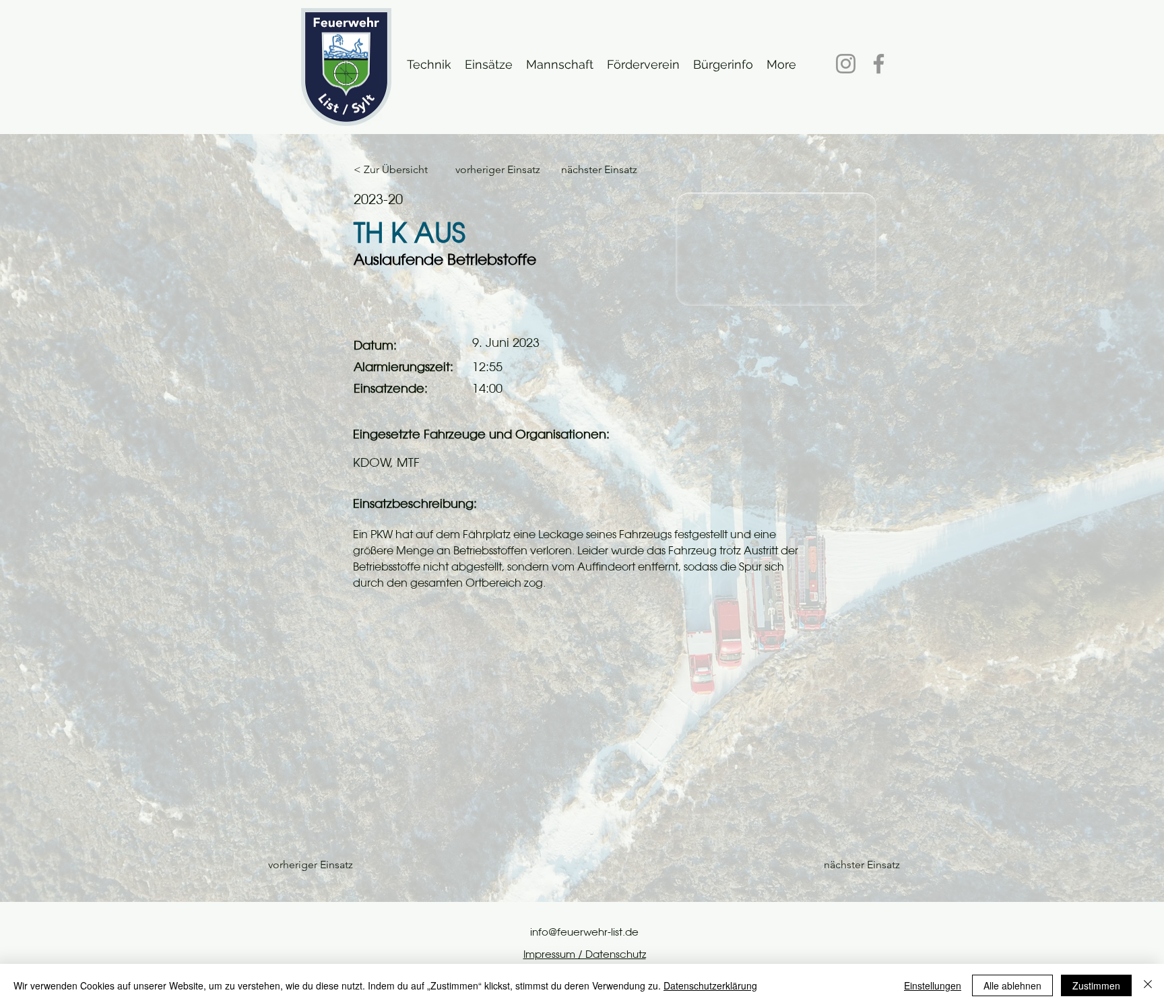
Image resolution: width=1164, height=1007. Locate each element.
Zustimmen (1096, 985)
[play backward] (269, 729)
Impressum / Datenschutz (584, 954)
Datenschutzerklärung (710, 985)
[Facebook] (879, 64)
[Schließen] (1148, 985)
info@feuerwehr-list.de (584, 931)
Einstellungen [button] (932, 985)
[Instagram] (846, 64)
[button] (429, 64)
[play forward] (895, 729)
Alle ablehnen (1012, 985)
